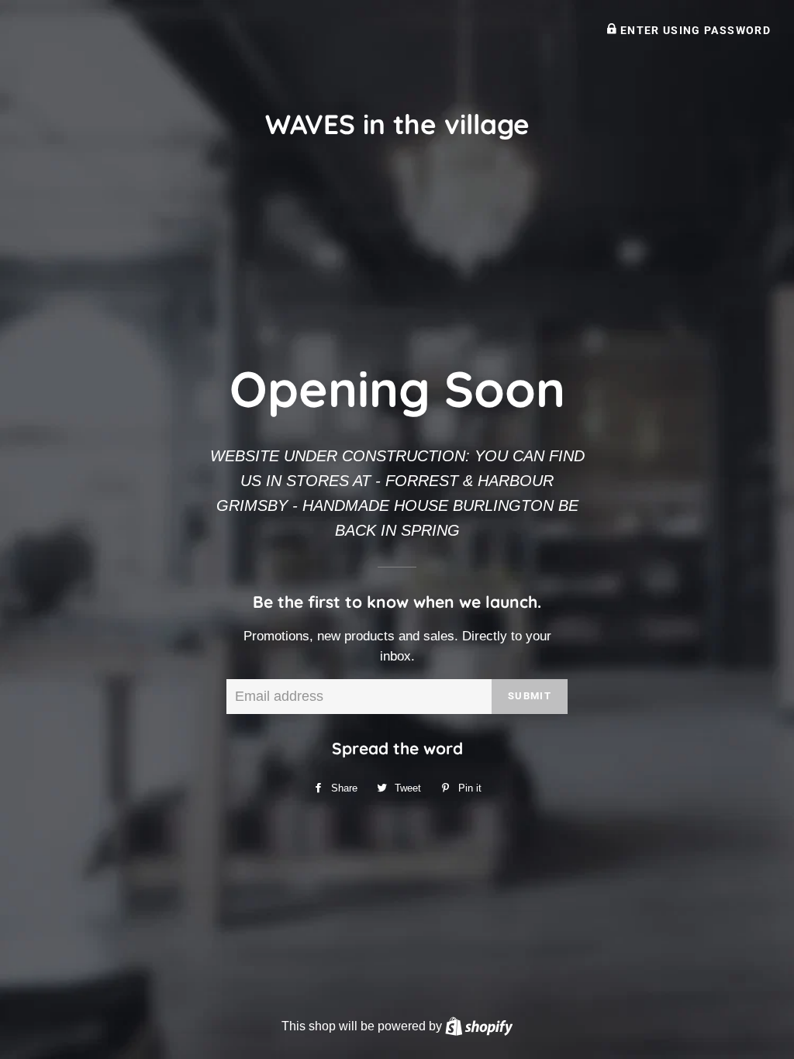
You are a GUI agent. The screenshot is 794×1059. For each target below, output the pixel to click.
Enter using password (693, 30)
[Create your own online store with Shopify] (479, 1026)
